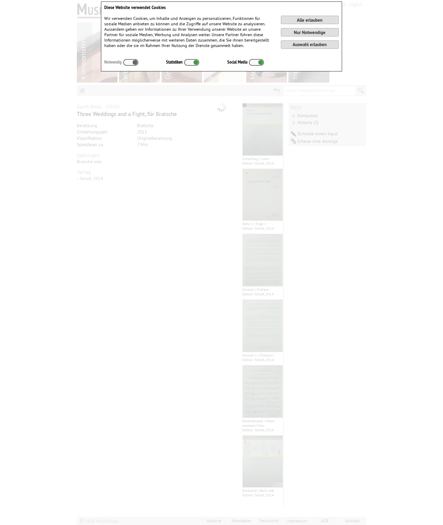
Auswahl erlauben (310, 44)
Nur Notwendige (309, 32)
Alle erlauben (309, 20)
